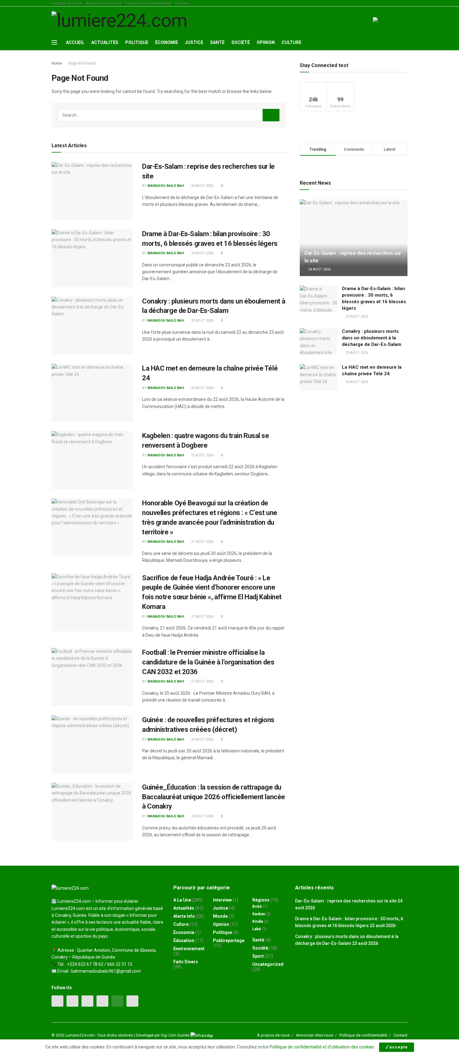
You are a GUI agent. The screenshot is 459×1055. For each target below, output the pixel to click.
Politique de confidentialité (148, 3)
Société (240, 42)
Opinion (266, 42)
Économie (166, 42)
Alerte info (184, 916)
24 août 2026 (202, 186)
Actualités (104, 42)
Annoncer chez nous (103, 3)
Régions (260, 899)
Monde (220, 916)
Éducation (183, 940)
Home (57, 63)
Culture (291, 42)
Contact (182, 3)
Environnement (189, 948)
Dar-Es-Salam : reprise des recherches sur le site (346, 900)
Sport (258, 956)
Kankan (258, 914)
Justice (194, 42)
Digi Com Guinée (175, 1035)
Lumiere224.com (80, 1035)
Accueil (75, 42)
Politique (136, 42)
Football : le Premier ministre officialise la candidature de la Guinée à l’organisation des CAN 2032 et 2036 (208, 662)
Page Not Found (82, 63)
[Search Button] (271, 115)
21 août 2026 (202, 542)
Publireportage (228, 940)
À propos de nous (66, 3)
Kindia (257, 921)
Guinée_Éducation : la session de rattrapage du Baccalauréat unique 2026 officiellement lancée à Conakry (213, 796)
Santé (217, 42)
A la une (182, 899)
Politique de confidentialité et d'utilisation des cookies (321, 1046)
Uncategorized (268, 964)
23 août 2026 (202, 253)
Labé (256, 929)
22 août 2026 (202, 455)
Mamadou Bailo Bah (165, 186)
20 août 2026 (202, 739)
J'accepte (396, 1047)
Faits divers (185, 961)
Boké (257, 906)
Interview (222, 899)
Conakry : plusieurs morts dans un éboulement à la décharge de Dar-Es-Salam (371, 337)
